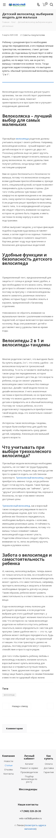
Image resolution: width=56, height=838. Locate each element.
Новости (8, 761)
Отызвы (8, 769)
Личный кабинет (29, 757)
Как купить (48, 757)
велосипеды (9, 695)
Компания (8, 756)
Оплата (49, 763)
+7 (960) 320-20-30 (30, 811)
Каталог (29, 763)
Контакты (8, 773)
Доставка (49, 767)
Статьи (8, 765)
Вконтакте (24, 796)
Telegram (31, 796)
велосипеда (22, 138)
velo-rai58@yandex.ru (30, 818)
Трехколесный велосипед (30, 477)
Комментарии (14, 728)
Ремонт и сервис (29, 767)
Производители (29, 772)
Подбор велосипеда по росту (29, 779)
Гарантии (49, 772)
